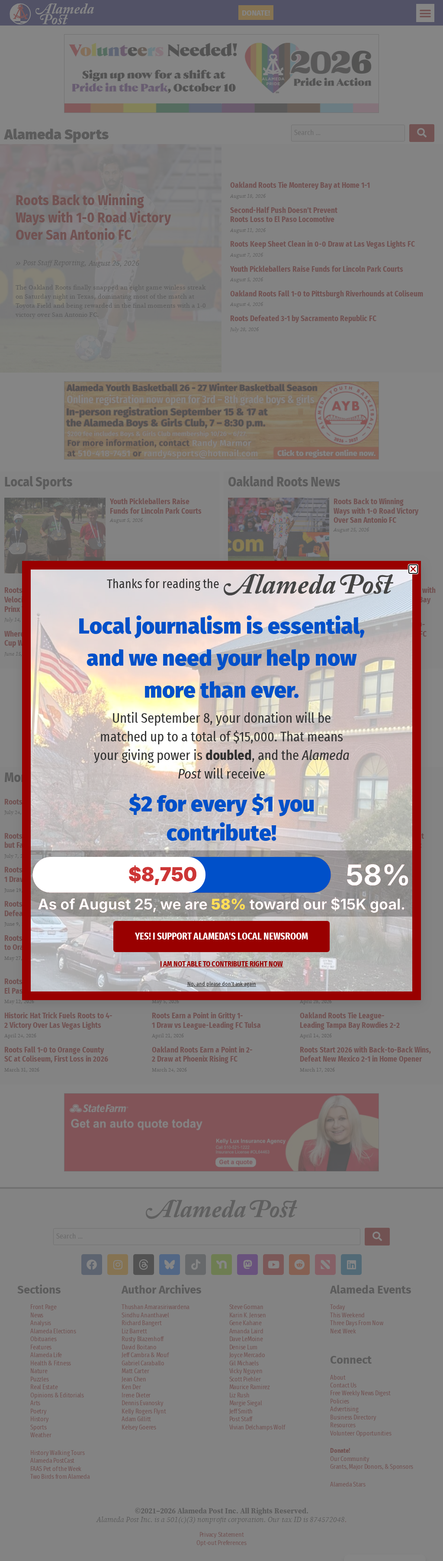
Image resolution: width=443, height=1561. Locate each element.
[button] (413, 569)
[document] (221, 780)
